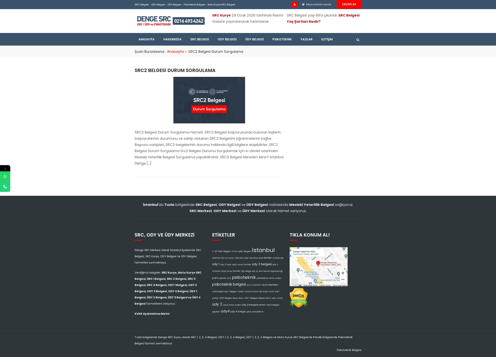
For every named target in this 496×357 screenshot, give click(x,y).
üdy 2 (217, 304)
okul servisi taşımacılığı (270, 271)
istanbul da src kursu (223, 257)
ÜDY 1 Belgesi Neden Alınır (258, 298)
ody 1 (216, 264)
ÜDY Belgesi (174, 4)
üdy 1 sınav (277, 298)
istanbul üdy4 (256, 257)
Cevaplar (349, 4)
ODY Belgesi (158, 4)
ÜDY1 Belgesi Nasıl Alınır (231, 298)
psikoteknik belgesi (229, 284)
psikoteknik (244, 277)
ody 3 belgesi (262, 264)
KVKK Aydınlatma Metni (152, 314)
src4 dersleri (270, 285)
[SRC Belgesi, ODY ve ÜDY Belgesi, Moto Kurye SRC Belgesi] (171, 20)
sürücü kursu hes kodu (256, 291)
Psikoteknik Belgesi (194, 4)
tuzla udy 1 (274, 291)
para (215, 278)
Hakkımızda (172, 39)
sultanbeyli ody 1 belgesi (224, 291)
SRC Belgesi (142, 4)
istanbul (263, 250)
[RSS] (295, 5)
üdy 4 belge (237, 311)
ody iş (255, 271)
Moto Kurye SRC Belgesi (221, 4)
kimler (268, 258)
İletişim (327, 39)
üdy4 (225, 311)
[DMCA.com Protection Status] (299, 297)
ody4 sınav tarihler (230, 271)
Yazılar (307, 39)
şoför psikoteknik (255, 311)
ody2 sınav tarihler (241, 264)
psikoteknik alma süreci (269, 278)
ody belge (246, 271)
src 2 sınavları (254, 284)
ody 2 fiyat (225, 264)
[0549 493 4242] (5, 176)
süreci (241, 291)
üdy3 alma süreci (232, 304)
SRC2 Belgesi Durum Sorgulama (175, 70)
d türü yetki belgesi (241, 251)
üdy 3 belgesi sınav (254, 305)
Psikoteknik (282, 39)
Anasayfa (147, 39)
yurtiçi (215, 298)
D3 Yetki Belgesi (222, 251)
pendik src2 (225, 278)
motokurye (278, 257)
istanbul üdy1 (241, 257)
